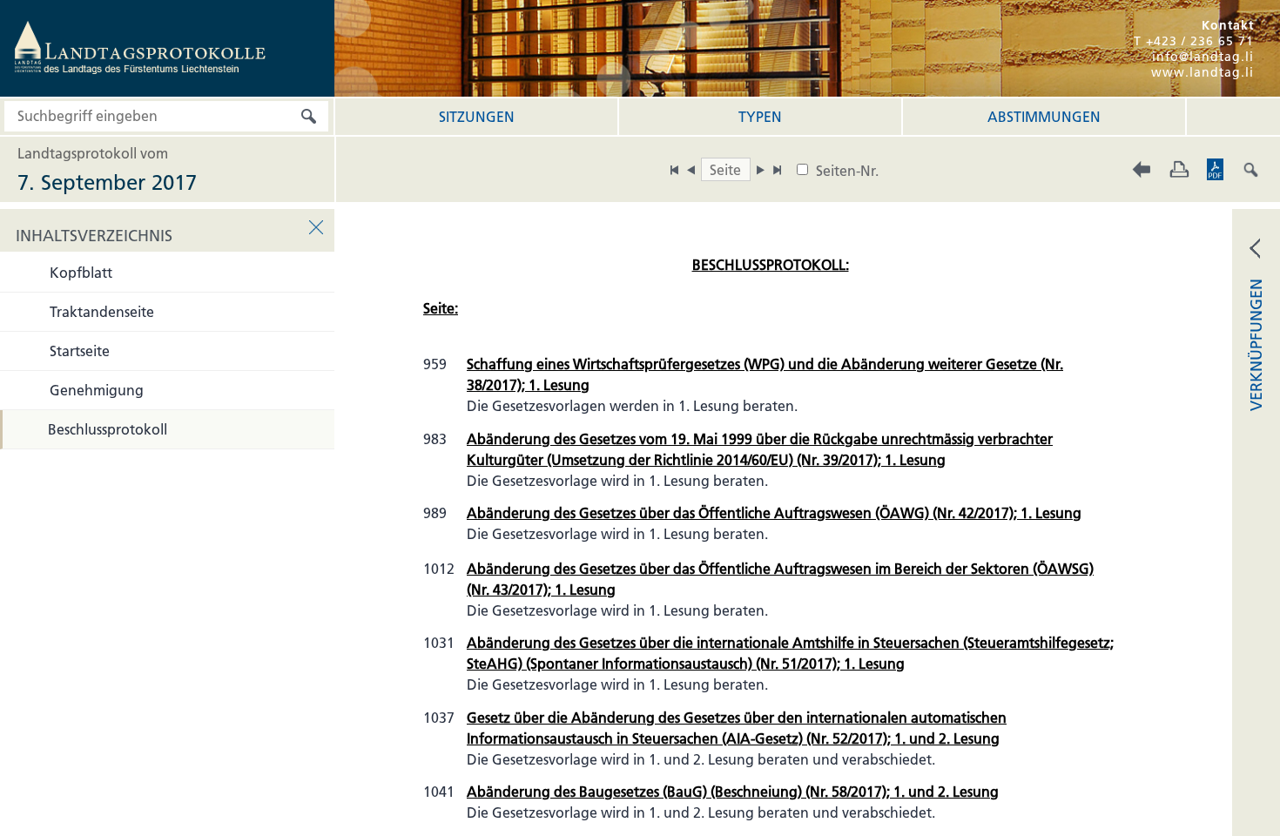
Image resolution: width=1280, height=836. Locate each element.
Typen (760, 116)
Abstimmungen (1044, 116)
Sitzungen (477, 116)
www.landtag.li (1202, 72)
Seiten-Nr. (847, 170)
